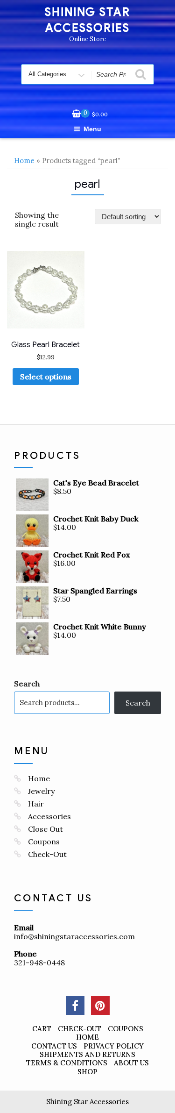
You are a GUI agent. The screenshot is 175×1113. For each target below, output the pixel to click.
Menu (92, 129)
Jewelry (41, 791)
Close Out (45, 829)
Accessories (49, 816)
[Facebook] (75, 1005)
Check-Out (47, 854)
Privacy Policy (114, 1046)
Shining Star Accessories (87, 1101)
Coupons (44, 841)
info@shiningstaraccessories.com (74, 936)
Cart (41, 1028)
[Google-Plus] (100, 1005)
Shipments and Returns (87, 1054)
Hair (36, 803)
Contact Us (54, 1046)
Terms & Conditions (66, 1062)
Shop (87, 1071)
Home (24, 160)
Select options (45, 376)
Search (27, 683)
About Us (131, 1062)
